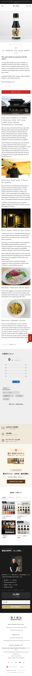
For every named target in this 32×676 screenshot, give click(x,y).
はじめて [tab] (4, 497)
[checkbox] (6, 399)
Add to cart (16, 92)
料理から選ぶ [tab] (11, 497)
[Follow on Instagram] (16, 662)
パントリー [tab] (25, 497)
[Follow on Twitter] (12, 662)
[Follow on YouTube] (20, 662)
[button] (16, 365)
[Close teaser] (28, 342)
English (22, 666)
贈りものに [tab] (18, 497)
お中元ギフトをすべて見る (16, 481)
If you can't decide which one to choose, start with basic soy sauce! (16, 2)
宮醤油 (16, 47)
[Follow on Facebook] (8, 662)
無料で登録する (16, 606)
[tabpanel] (16, 406)
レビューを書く (16, 381)
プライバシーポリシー (22, 670)
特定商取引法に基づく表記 (11, 670)
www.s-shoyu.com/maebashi (16, 658)
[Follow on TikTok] (23, 662)
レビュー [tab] (6, 388)
